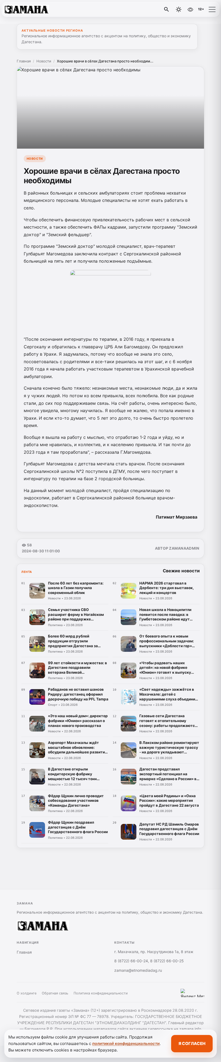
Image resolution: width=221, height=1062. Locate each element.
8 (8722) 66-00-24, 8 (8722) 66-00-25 (149, 961)
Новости (43, 61)
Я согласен (191, 1043)
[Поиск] (166, 9)
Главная (24, 61)
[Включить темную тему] (179, 9)
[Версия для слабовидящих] (190, 9)
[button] (212, 9)
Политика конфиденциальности (101, 993)
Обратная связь (55, 993)
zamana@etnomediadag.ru (138, 970)
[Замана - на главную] (26, 9)
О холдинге (26, 993)
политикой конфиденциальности (126, 1043)
